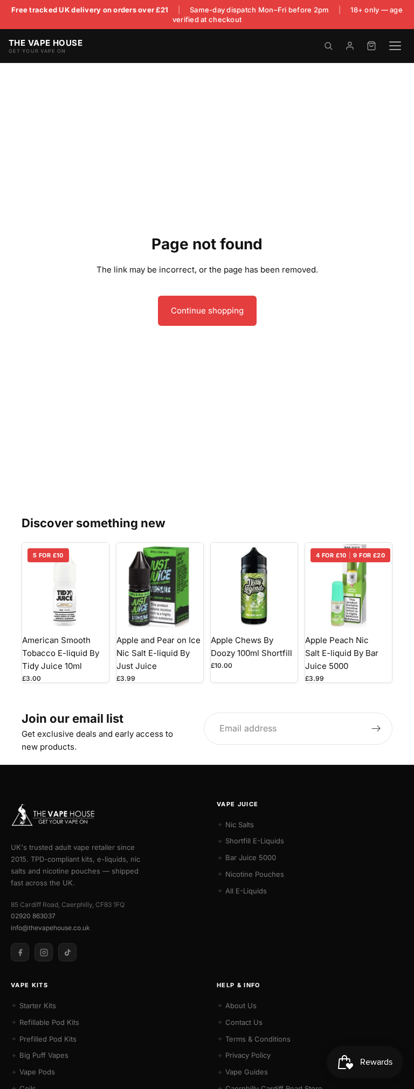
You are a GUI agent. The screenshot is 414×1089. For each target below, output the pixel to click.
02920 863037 (33, 916)
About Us (241, 1005)
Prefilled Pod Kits (48, 1039)
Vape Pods (37, 1071)
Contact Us (244, 1022)
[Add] (281, 613)
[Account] (350, 46)
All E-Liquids (246, 890)
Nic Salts (239, 824)
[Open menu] (395, 45)
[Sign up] (376, 728)
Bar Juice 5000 (250, 857)
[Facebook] (20, 952)
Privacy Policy (248, 1055)
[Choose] (92, 613)
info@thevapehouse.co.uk (50, 928)
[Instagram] (43, 952)
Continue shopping (207, 310)
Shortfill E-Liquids (254, 840)
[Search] (328, 46)
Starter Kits (37, 1005)
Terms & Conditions (258, 1039)
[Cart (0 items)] (371, 46)
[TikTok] (67, 952)
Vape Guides (246, 1071)
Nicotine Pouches (254, 874)
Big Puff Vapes (43, 1055)
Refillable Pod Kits (49, 1022)
